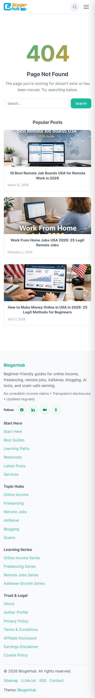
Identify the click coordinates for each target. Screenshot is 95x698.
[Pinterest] (56, 409)
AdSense (11, 520)
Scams (9, 537)
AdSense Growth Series (24, 583)
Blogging (11, 529)
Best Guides (14, 440)
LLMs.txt (28, 680)
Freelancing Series (20, 566)
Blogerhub (14, 365)
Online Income (16, 494)
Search (81, 103)
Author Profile (16, 612)
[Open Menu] (86, 7)
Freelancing (14, 503)
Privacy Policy (16, 621)
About (9, 603)
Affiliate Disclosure (20, 638)
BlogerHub (27, 690)
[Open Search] (74, 7)
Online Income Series (22, 557)
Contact (57, 680)
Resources (13, 457)
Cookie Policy (16, 655)
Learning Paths (17, 448)
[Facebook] (21, 409)
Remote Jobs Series (21, 575)
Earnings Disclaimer (21, 646)
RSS (42, 680)
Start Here (13, 431)
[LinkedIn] (33, 409)
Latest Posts (14, 465)
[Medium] (44, 409)
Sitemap (11, 680)
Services (11, 474)
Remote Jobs (15, 511)
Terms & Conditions (21, 629)
